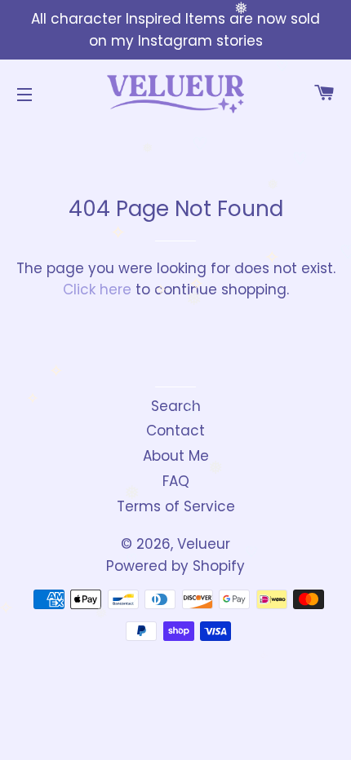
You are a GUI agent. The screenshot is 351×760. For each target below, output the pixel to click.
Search (176, 406)
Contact (175, 430)
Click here (97, 289)
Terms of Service (176, 506)
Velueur (203, 544)
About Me (176, 456)
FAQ (175, 481)
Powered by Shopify (175, 566)
